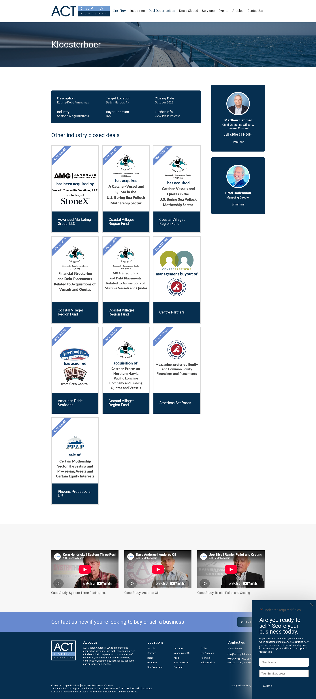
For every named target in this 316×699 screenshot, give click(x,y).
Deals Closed (188, 11)
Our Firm (119, 11)
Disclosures (146, 688)
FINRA (115, 688)
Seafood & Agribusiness (73, 116)
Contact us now (251, 622)
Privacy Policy (88, 685)
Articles (238, 11)
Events (223, 11)
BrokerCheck (133, 688)
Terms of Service (105, 685)
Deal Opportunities (162, 11)
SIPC (122, 688)
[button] (119, 11)
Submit (267, 685)
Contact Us (255, 11)
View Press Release (167, 116)
